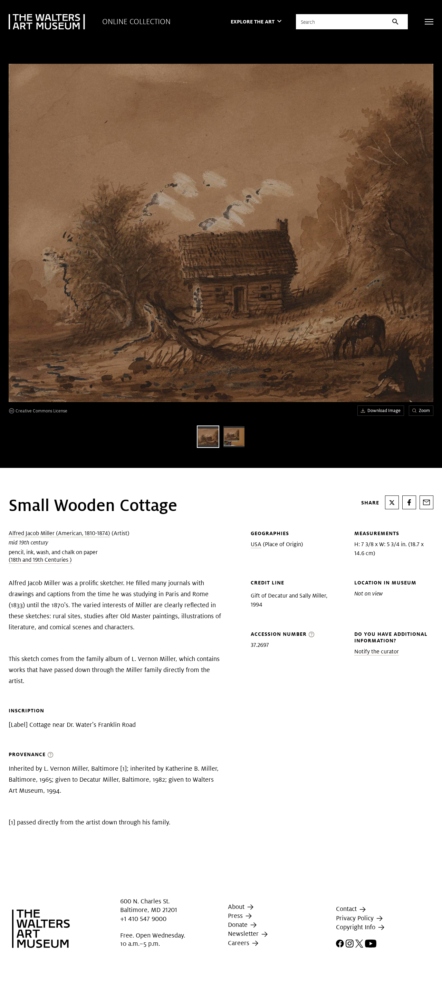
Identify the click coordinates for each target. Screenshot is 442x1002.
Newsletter (244, 934)
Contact (347, 909)
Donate (238, 925)
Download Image (384, 410)
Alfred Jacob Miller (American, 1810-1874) (59, 533)
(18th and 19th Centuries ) (40, 559)
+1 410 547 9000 (143, 919)
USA (256, 544)
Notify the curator (376, 651)
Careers (239, 943)
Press (236, 916)
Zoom (424, 410)
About (237, 907)
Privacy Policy (355, 918)
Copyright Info (356, 927)
